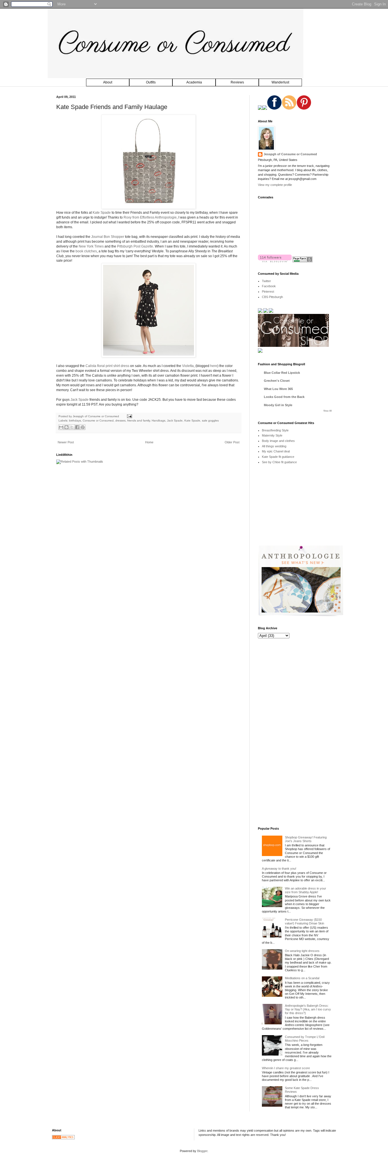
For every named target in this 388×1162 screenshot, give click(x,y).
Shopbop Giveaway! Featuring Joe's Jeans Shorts (306, 839)
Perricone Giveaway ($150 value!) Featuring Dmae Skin (304, 921)
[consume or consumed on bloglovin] (275, 261)
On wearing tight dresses (302, 951)
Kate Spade (102, 213)
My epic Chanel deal (276, 451)
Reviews (237, 82)
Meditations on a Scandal (302, 978)
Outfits (151, 82)
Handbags (158, 420)
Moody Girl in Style (278, 405)
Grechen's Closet (277, 380)
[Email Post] (129, 416)
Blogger (202, 1151)
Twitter (266, 281)
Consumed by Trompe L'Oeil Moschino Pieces (304, 1038)
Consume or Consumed (98, 420)
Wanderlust (280, 82)
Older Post (232, 442)
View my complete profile (275, 184)
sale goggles (210, 420)
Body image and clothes (278, 440)
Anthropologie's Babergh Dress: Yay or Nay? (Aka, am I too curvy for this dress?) (308, 1009)
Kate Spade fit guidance (278, 456)
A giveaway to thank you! (279, 868)
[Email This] (61, 427)
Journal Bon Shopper (107, 237)
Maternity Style (272, 435)
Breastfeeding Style (275, 430)
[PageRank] (302, 261)
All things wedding (274, 446)
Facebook (269, 286)
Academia (194, 82)
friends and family (138, 420)
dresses (120, 420)
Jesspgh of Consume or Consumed (96, 416)
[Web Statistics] (63, 1138)
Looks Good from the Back (284, 396)
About (107, 82)
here (213, 366)
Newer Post (66, 442)
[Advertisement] (300, 508)
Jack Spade (79, 400)
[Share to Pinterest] (82, 427)
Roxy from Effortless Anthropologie (150, 217)
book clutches (86, 251)
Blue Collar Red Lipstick (282, 372)
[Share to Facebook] (77, 427)
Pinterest (268, 291)
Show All (327, 411)
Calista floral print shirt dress (107, 366)
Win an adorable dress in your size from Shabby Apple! (305, 890)
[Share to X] (72, 427)
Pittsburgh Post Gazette (135, 246)
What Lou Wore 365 (278, 389)
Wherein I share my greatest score (286, 1068)
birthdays (75, 420)
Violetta (188, 366)
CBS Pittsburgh (272, 297)
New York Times (91, 246)
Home (149, 442)
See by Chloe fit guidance (279, 462)
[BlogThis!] (66, 427)
